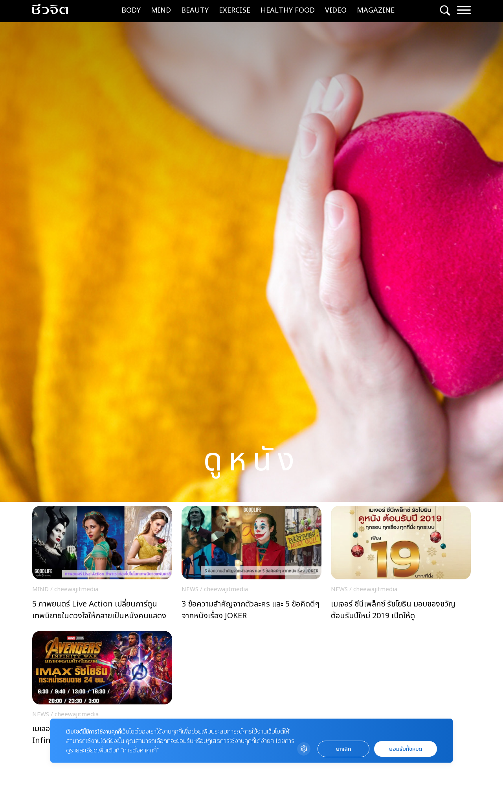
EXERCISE (234, 10)
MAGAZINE (376, 10)
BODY (131, 10)
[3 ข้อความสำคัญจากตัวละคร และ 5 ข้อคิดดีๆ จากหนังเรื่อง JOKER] (251, 565)
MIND (161, 10)
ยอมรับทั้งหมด (405, 749)
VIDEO (336, 10)
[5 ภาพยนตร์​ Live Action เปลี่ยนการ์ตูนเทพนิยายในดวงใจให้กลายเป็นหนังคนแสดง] (102, 565)
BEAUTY (195, 10)
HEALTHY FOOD (288, 10)
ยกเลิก (343, 749)
